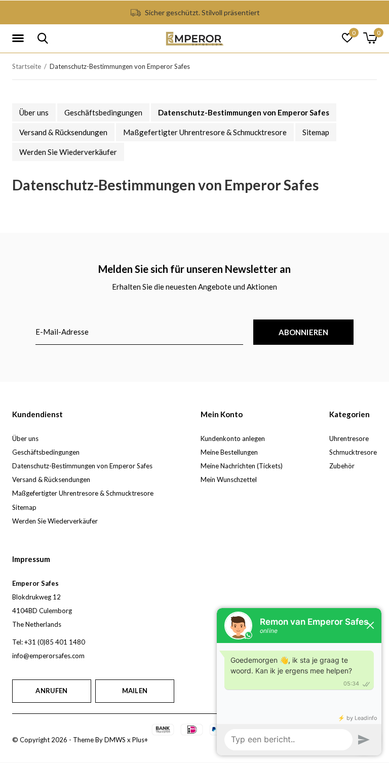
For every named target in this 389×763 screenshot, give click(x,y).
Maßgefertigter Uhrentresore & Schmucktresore (205, 132)
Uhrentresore (349, 438)
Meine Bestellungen (229, 452)
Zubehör (342, 466)
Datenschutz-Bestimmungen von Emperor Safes (243, 112)
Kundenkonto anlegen (233, 438)
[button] (19, 38)
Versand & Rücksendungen (63, 132)
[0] (370, 38)
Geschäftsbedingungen (103, 112)
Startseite (26, 66)
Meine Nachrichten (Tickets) (242, 466)
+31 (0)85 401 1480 (54, 642)
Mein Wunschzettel (229, 479)
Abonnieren (304, 332)
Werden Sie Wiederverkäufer (68, 151)
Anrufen (51, 691)
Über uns (34, 112)
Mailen (134, 691)
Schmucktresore (353, 452)
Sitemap (315, 132)
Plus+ (140, 740)
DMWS (115, 740)
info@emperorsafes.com (48, 656)
